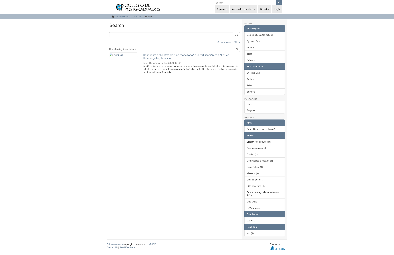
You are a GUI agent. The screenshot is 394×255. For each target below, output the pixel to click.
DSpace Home (122, 16)
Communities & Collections (260, 34)
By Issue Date (253, 41)
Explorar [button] (221, 9)
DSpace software (115, 244)
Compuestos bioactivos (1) (260, 160)
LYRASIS (152, 244)
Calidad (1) (252, 154)
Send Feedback (127, 247)
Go (236, 34)
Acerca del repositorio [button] (242, 9)
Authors (250, 47)
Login (249, 103)
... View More (253, 207)
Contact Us (112, 247)
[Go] (279, 2)
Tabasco (137, 16)
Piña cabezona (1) (256, 185)
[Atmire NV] (278, 247)
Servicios (264, 9)
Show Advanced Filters (228, 42)
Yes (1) (250, 233)
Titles (249, 53)
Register (251, 110)
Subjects (251, 60)
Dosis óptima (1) (255, 166)
